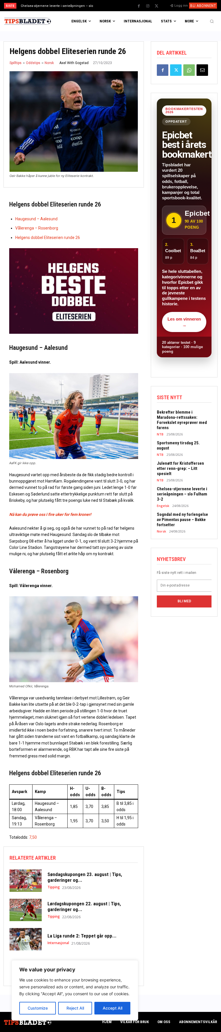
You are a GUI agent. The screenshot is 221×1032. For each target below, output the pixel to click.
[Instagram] (147, 6)
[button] (212, 21)
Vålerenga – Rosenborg (36, 228)
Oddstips (33, 63)
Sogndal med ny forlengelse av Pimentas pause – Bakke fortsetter (182, 519)
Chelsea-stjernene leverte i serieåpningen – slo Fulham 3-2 (182, 494)
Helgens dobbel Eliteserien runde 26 (47, 237)
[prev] (112, 5)
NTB (160, 434)
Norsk (49, 63)
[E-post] (202, 70)
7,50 (33, 837)
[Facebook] (138, 6)
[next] (121, 5)
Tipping (53, 887)
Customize (38, 1008)
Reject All (75, 1008)
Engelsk (163, 505)
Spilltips (15, 63)
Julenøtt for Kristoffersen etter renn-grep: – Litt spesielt (180, 468)
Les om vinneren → (184, 322)
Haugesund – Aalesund (36, 219)
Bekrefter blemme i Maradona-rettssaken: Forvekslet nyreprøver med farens (182, 420)
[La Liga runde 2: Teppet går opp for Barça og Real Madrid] (25, 939)
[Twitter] (156, 6)
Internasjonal (58, 943)
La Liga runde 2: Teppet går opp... (82, 936)
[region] (75, 990)
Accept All (112, 1008)
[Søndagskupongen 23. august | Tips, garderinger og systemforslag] (25, 880)
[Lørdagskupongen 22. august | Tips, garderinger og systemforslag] (25, 910)
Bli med (184, 601)
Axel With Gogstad (74, 63)
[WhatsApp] (189, 70)
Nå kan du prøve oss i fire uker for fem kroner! (50, 514)
